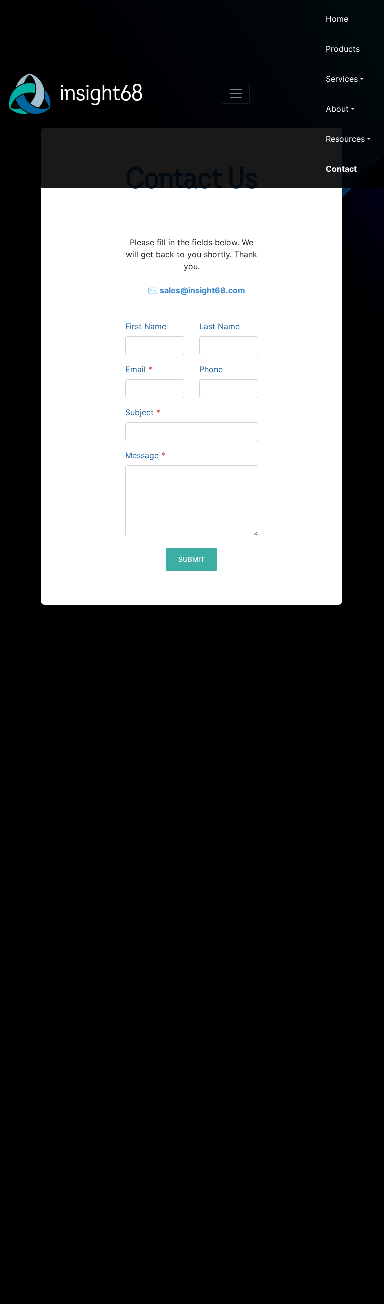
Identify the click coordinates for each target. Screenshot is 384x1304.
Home (337, 19)
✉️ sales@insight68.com (197, 290)
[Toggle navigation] (236, 94)
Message (146, 455)
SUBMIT (191, 559)
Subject (143, 412)
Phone (211, 369)
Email (139, 369)
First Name (146, 326)
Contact (341, 169)
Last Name (220, 326)
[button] (348, 79)
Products (343, 49)
